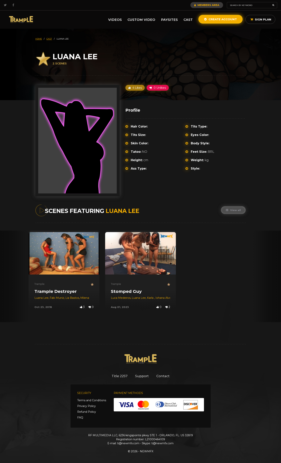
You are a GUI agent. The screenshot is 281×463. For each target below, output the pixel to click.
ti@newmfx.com (128, 443)
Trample (39, 283)
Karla (150, 298)
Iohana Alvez (164, 298)
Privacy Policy (86, 406)
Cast (188, 20)
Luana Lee (41, 298)
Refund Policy (86, 411)
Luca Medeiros (121, 298)
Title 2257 (120, 376)
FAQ (80, 417)
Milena (84, 298)
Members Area (208, 4)
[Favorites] (92, 284)
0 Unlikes (159, 87)
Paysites (169, 20)
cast (49, 38)
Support (142, 376)
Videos (115, 20)
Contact (163, 376)
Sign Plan (262, 19)
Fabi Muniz (57, 298)
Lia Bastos (72, 298)
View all (235, 210)
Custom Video (141, 20)
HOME (38, 38)
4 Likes (137, 87)
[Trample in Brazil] (21, 20)
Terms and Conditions (91, 400)
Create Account (222, 19)
